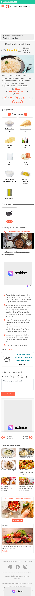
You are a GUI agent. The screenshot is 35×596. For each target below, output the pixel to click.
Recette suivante (25, 437)
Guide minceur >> (10, 2)
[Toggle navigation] (2, 6)
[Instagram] (25, 567)
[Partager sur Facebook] (10, 97)
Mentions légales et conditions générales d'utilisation (17, 577)
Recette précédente (10, 437)
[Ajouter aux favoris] (30, 97)
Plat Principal (16, 36)
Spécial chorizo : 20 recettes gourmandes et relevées (26, 472)
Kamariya (10, 350)
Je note (18, 102)
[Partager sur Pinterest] (17, 97)
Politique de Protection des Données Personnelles (17, 583)
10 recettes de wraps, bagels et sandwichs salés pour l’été (26, 489)
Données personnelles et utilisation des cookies (16, 573)
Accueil (7, 36)
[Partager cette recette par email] (4, 97)
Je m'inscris (17, 520)
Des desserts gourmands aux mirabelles (6, 489)
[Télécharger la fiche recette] (23, 97)
